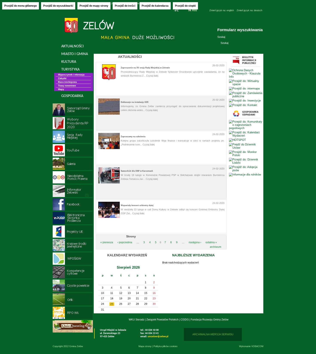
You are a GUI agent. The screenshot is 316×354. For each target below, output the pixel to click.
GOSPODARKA (72, 96)
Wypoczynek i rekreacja (71, 74)
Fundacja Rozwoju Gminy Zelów (210, 319)
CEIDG (185, 319)
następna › (195, 242)
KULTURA (68, 62)
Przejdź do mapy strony (94, 5)
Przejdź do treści (125, 5)
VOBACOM (257, 346)
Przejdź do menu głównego (20, 5)
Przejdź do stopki (185, 5)
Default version (203, 10)
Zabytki (62, 78)
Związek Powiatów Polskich (162, 319)
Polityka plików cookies (165, 346)
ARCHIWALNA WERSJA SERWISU (212, 334)
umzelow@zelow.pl (158, 336)
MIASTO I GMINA (74, 54)
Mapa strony (145, 346)
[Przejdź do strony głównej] (89, 26)
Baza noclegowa (67, 82)
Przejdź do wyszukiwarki (58, 5)
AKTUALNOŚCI (72, 46)
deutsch (249, 10)
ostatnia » (211, 242)
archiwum (215, 246)
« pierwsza (106, 242)
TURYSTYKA (70, 70)
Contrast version (203, 16)
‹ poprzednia (124, 242)
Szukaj (221, 36)
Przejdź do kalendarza (155, 5)
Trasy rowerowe (67, 85)
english (221, 10)
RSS (194, 10)
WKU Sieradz (136, 319)
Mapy (61, 89)
